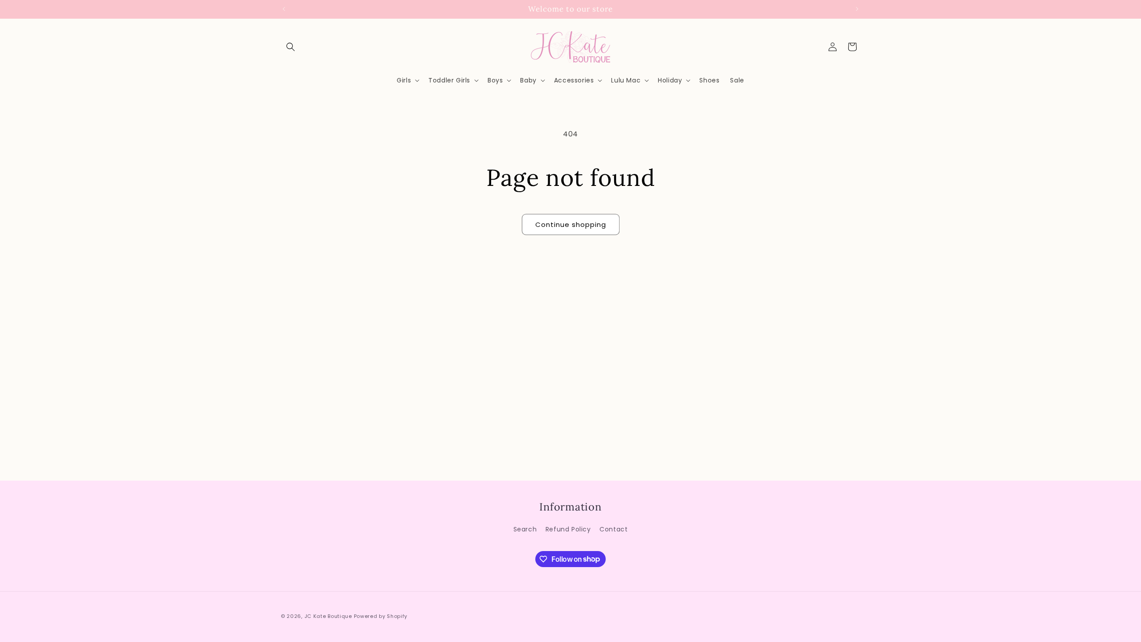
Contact (613, 529)
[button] (290, 47)
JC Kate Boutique (328, 616)
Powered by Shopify (381, 616)
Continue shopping (570, 224)
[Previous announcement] (284, 8)
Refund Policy (568, 529)
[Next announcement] (857, 8)
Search (525, 529)
